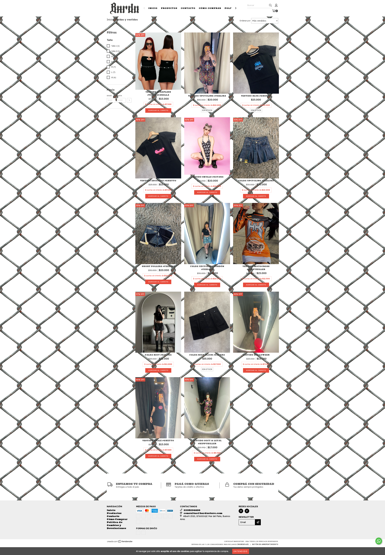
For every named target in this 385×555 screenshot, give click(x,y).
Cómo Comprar (210, 8)
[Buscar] (270, 5)
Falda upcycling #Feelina (256, 180)
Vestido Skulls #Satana (207, 177)
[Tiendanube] (120, 542)
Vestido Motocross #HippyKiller (256, 267)
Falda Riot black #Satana (207, 355)
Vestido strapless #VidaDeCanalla (158, 93)
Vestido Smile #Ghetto (158, 440)
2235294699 (192, 510)
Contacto (188, 8)
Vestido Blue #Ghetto (256, 96)
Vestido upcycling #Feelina (207, 96)
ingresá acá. (243, 544)
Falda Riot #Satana (158, 355)
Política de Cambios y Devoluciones (116, 525)
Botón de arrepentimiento (265, 544)
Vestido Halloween (256, 355)
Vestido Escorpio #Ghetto (158, 180)
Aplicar (129, 100)
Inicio (152, 8)
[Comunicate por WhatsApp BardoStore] (378, 541)
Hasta (119, 96)
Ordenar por (245, 21)
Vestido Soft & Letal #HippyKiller (207, 442)
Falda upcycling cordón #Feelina (207, 267)
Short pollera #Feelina (158, 266)
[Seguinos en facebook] (247, 511)
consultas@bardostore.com (203, 513)
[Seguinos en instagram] (241, 511)
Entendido (241, 551)
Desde (109, 96)
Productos (169, 8)
